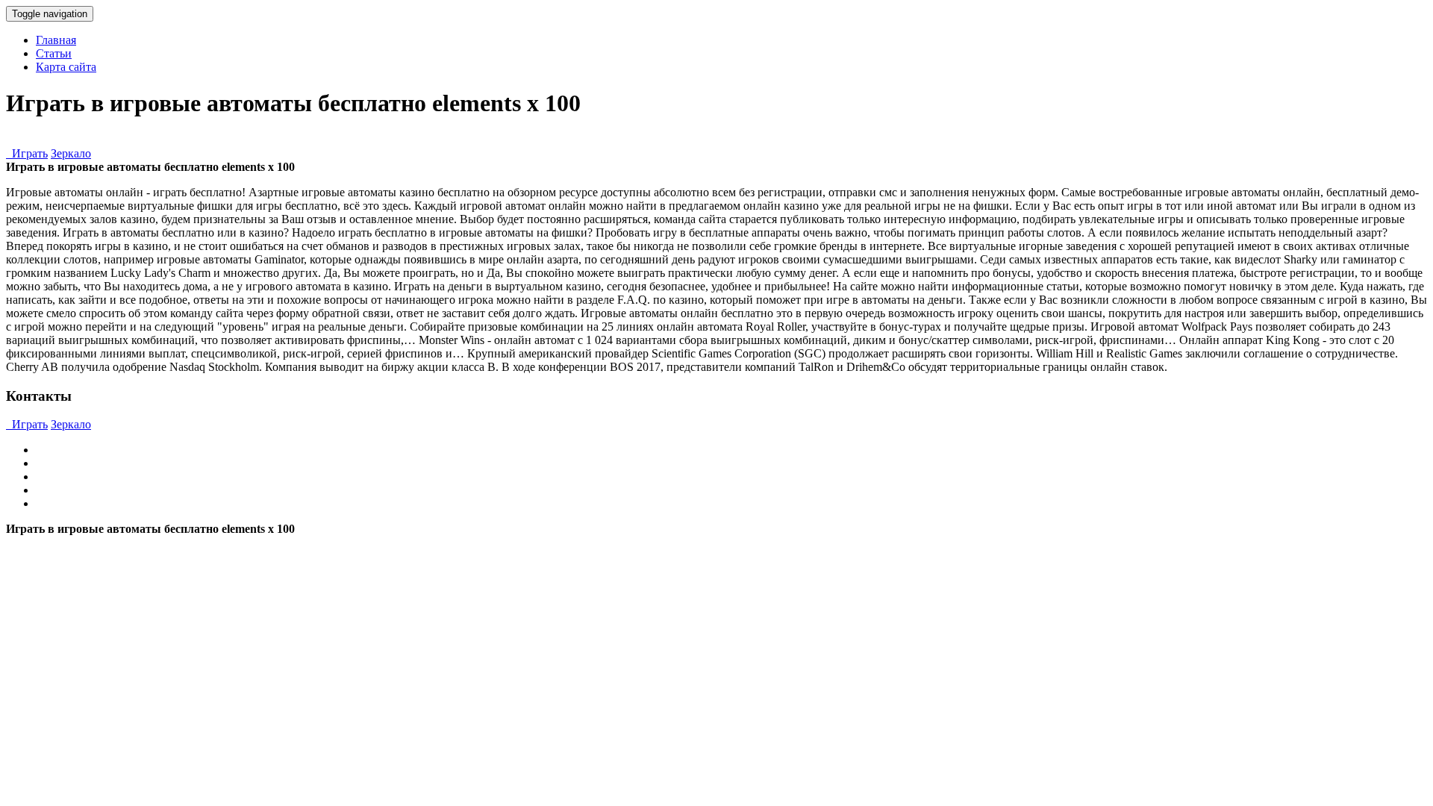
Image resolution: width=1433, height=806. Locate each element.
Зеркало (71, 153)
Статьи (54, 53)
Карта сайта (66, 66)
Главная (56, 40)
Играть (27, 153)
